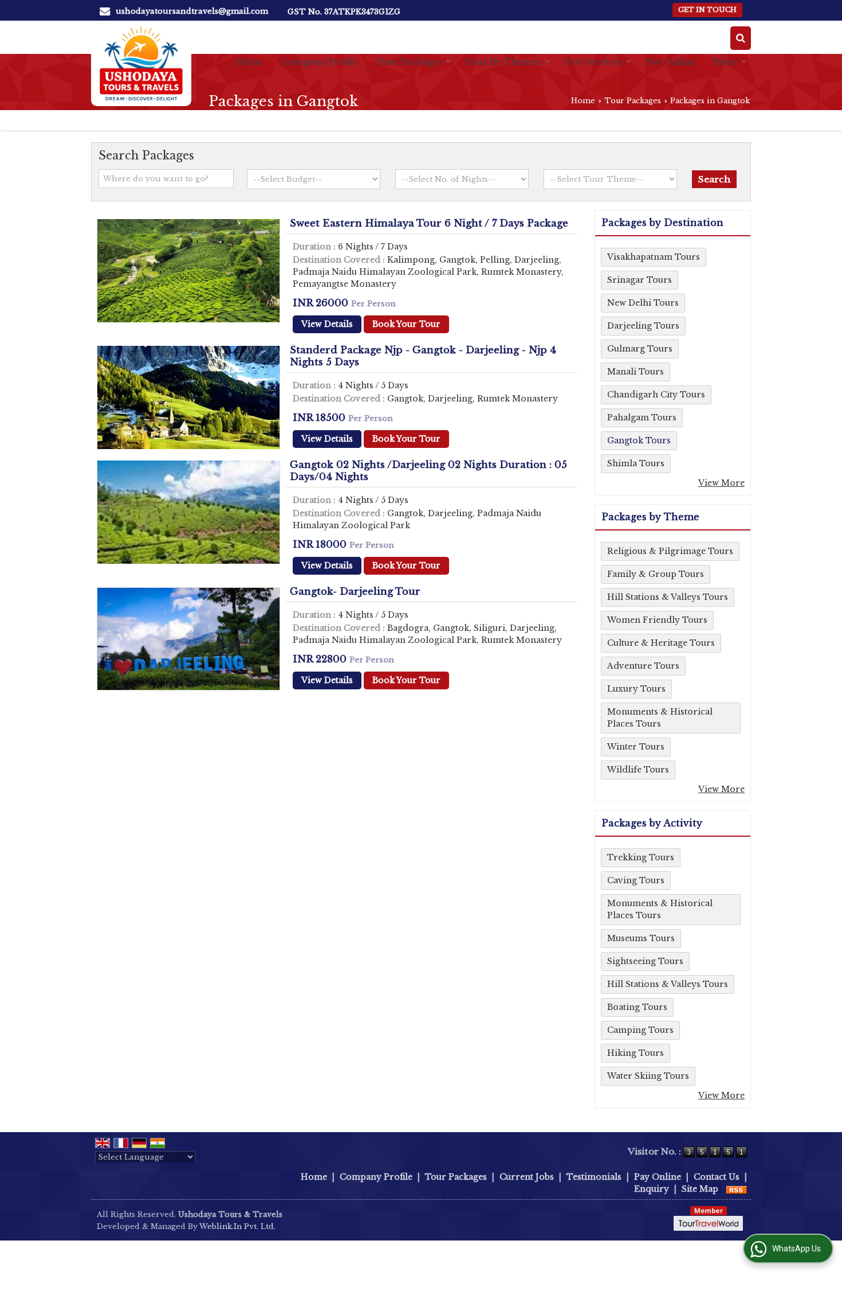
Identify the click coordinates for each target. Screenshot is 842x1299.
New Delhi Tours (643, 303)
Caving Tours (635, 880)
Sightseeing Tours (645, 961)
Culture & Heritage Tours (661, 643)
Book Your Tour (406, 324)
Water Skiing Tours (648, 1076)
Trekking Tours (640, 857)
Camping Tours (640, 1030)
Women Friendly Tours (657, 620)
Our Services (593, 61)
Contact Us (716, 1177)
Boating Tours (637, 1007)
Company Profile (319, 61)
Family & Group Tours (655, 574)
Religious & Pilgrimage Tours (670, 551)
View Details (327, 324)
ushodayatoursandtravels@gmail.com (192, 11)
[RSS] (736, 1189)
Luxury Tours (636, 689)
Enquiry (651, 1189)
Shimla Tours (635, 463)
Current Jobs (526, 1177)
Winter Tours (635, 747)
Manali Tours (635, 371)
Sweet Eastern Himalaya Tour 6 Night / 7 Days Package (429, 223)
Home (249, 61)
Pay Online (670, 61)
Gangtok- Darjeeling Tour (355, 592)
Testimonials (593, 1177)
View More (721, 483)
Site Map (700, 1189)
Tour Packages (409, 61)
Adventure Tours (643, 666)
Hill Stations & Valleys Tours (667, 597)
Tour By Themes (503, 61)
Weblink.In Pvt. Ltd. (237, 1226)
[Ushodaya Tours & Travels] (141, 63)
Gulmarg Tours (639, 349)
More (725, 61)
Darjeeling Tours (643, 326)
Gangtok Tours (639, 440)
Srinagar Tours (639, 280)
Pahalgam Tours (641, 417)
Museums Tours (641, 938)
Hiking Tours (635, 1053)
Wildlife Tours (638, 769)
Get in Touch (707, 10)
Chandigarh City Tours (656, 394)
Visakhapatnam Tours (653, 257)
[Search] (740, 38)
